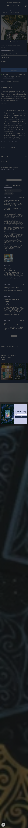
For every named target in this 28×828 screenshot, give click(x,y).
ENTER (21, 416)
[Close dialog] (26, 404)
